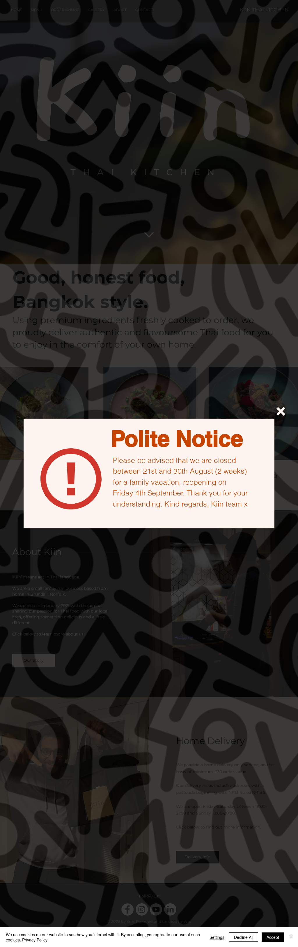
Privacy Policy (34, 940)
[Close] (291, 937)
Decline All (243, 937)
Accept (273, 937)
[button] (280, 411)
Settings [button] (217, 937)
